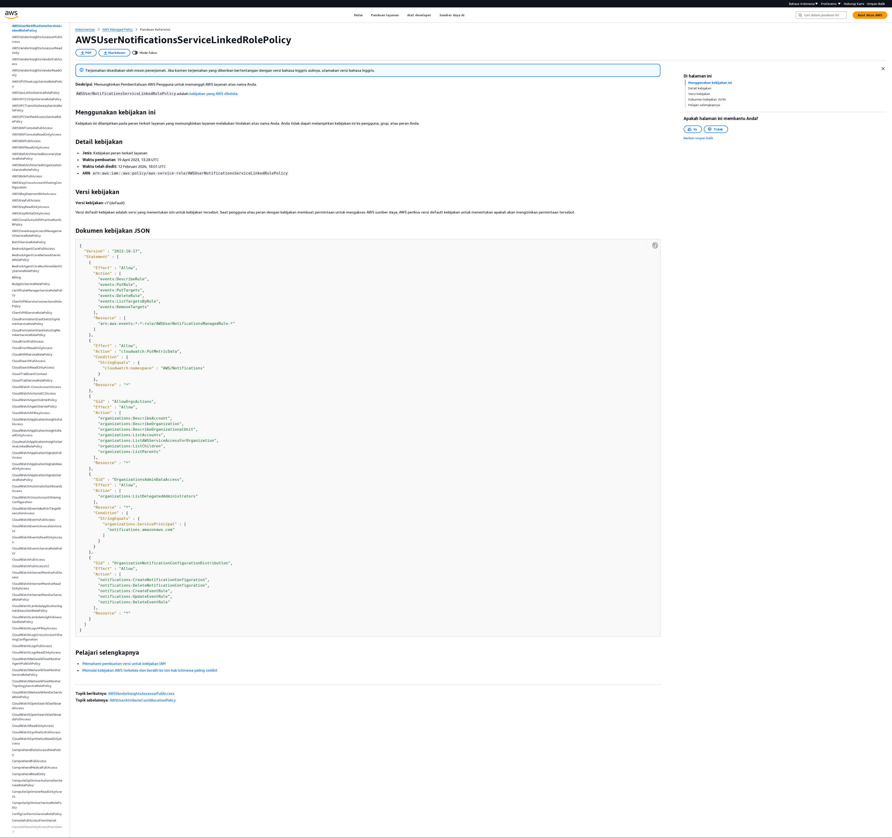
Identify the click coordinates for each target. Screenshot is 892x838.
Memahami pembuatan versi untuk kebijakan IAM (124, 663)
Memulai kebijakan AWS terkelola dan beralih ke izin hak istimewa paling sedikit (149, 670)
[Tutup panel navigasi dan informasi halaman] (883, 68)
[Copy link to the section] (72, 112)
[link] (155, 29)
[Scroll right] (468, 15)
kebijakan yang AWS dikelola (213, 93)
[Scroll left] (350, 15)
